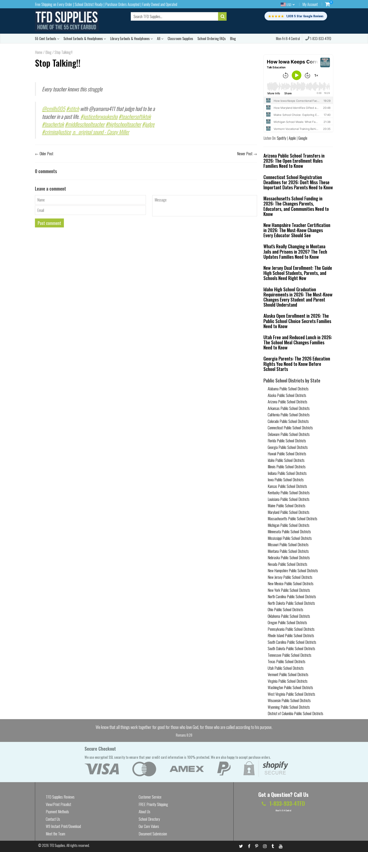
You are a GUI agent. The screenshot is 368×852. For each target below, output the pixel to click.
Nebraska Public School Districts (289, 557)
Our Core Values (149, 826)
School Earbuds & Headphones (83, 38)
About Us (144, 811)
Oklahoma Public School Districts (289, 616)
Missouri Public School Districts (288, 544)
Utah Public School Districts (286, 668)
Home (38, 52)
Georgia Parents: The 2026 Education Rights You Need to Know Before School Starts (296, 363)
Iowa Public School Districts (286, 479)
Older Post (46, 153)
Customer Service (150, 797)
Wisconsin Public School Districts (289, 700)
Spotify (281, 138)
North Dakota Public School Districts (291, 603)
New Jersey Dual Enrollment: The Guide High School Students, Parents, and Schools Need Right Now (297, 272)
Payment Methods (57, 811)
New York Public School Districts (289, 590)
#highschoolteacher (123, 124)
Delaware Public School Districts (289, 434)
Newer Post (244, 153)
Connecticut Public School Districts (290, 427)
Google (302, 138)
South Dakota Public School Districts (291, 648)
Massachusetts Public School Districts (292, 518)
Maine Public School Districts (286, 505)
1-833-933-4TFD (320, 38)
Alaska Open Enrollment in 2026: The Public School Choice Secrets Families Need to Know (297, 320)
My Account (310, 4)
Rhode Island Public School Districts (291, 635)
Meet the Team (55, 833)
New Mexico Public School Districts (290, 583)
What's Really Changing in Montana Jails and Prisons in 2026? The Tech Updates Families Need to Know (295, 251)
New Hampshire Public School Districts (293, 570)
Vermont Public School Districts (288, 674)
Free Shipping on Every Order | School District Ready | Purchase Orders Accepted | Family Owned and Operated (106, 4)
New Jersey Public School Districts (290, 577)
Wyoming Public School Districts (289, 707)
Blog (233, 38)
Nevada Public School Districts (287, 564)
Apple (292, 138)
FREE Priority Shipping (153, 804)
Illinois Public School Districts (287, 466)
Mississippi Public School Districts (290, 538)
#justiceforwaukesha (99, 116)
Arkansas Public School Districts (289, 408)
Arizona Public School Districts (287, 401)
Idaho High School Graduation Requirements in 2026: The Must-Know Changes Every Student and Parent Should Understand (297, 297)
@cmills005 (53, 108)
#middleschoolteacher (85, 124)
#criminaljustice (56, 132)
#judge (148, 124)
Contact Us (53, 819)
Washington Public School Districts (290, 687)
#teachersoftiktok (135, 116)
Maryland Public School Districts (288, 512)
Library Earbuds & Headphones (130, 38)
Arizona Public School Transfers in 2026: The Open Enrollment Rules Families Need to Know (294, 160)
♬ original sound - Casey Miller (100, 132)
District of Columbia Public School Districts (295, 713)
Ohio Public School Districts (285, 609)
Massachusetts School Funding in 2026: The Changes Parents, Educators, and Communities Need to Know (296, 206)
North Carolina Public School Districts (292, 596)
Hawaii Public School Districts (287, 453)
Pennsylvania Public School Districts (291, 629)
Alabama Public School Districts (288, 388)
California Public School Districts (289, 414)
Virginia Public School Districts (288, 681)
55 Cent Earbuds (46, 38)
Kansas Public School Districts (287, 486)
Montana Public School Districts (288, 551)
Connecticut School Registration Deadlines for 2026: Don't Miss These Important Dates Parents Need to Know (298, 182)
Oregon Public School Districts (287, 622)
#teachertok (53, 124)
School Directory (149, 819)
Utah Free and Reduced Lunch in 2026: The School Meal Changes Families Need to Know (297, 342)
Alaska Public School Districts (287, 395)
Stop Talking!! (57, 62)
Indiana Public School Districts (287, 473)
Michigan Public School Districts (288, 525)
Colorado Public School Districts (288, 421)
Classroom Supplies (180, 38)
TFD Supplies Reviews (60, 797)
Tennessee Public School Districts (289, 655)
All (159, 38)
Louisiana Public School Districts (288, 499)
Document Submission (153, 833)
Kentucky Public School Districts (289, 492)
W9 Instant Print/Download (63, 826)
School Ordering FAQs (211, 38)
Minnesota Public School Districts (289, 531)
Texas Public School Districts (286, 661)
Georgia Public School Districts (288, 447)
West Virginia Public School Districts (291, 694)
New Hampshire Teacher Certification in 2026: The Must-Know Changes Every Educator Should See (296, 230)
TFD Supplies (57, 845)
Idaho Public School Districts (286, 460)
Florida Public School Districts (287, 440)
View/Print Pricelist (58, 804)
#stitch (72, 108)
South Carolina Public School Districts (292, 642)
